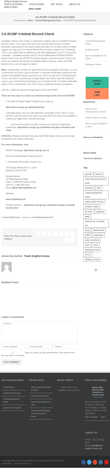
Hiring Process (9, 387)
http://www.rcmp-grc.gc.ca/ (36, 150)
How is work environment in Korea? (41, 388)
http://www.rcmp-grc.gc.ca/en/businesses (25, 107)
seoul (95, 245)
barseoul (98, 174)
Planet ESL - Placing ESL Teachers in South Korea (98, 391)
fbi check (89, 211)
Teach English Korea (12, 217)
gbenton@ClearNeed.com (24, 187)
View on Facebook (91, 417)
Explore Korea (92, 49)
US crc (88, 255)
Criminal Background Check (42, 217)
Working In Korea (93, 64)
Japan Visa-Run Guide (12, 408)
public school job (92, 240)
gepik (87, 216)
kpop (87, 230)
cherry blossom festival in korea (95, 181)
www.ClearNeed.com (16, 199)
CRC (99, 188)
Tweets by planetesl (93, 158)
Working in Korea (92, 260)
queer (87, 245)
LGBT (87, 235)
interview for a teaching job (94, 223)
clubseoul (89, 188)
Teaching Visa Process (12, 393)
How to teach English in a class (41, 403)
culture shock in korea (94, 202)
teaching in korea (92, 250)
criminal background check (93, 195)
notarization (98, 235)
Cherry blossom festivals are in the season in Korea (40, 413)
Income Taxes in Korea (96, 117)
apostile (88, 174)
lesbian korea (98, 230)
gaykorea (100, 211)
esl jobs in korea (92, 207)
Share (103, 417)
